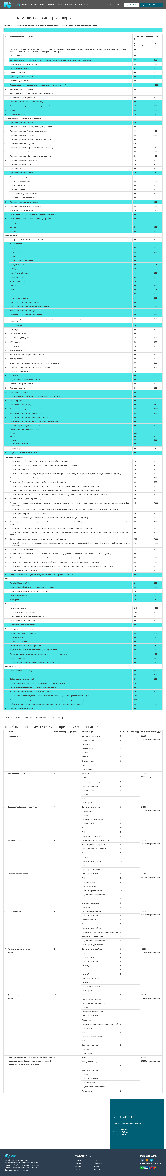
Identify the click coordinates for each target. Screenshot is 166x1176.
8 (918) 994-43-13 (120, 1129)
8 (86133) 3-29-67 (120, 1132)
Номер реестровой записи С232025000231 (21, 1168)
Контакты (83, 5)
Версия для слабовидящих (17, 1170)
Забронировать (153, 5)
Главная (25, 5)
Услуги (51, 5)
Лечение (42, 5)
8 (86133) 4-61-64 (120, 1134)
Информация (70, 5)
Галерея (96, 1166)
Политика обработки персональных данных (22, 1165)
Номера (33, 5)
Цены (59, 5)
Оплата (133, 5)
